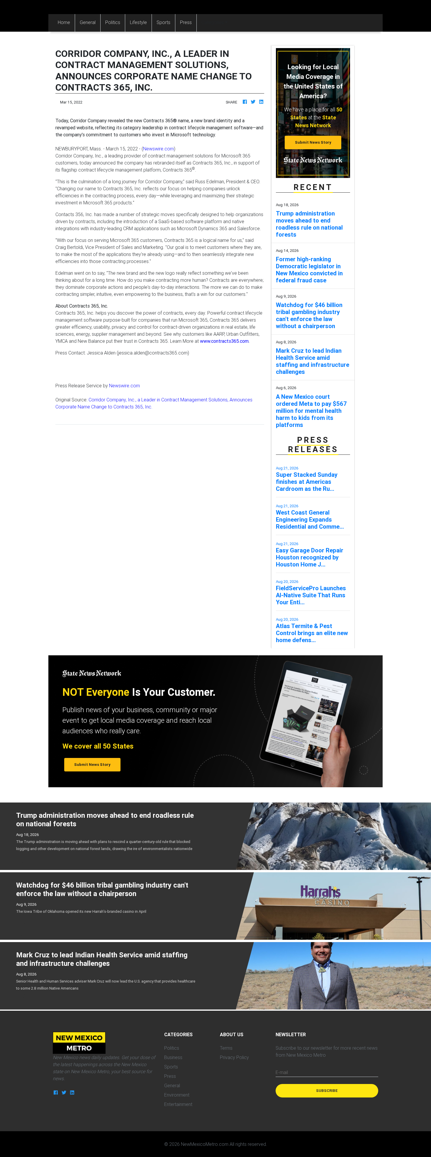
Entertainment (178, 1104)
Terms (226, 1048)
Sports (163, 22)
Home (66, 22)
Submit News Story (313, 142)
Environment (176, 1095)
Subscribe (327, 1090)
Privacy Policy (234, 1057)
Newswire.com (158, 149)
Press (186, 22)
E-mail (282, 1072)
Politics (112, 22)
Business (173, 1057)
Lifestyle (138, 22)
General (88, 22)
